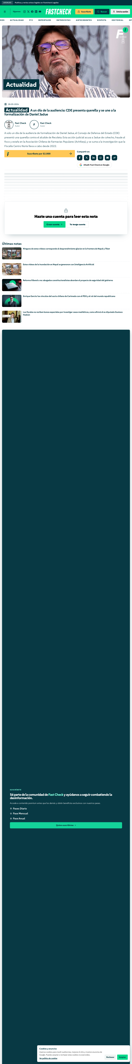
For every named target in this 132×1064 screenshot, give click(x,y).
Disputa (101, 20)
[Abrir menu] (5, 11)
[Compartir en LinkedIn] (93, 157)
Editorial (118, 20)
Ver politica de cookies (48, 1058)
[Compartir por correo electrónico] (107, 157)
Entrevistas (64, 20)
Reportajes (44, 20)
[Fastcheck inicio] (58, 11)
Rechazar (110, 1057)
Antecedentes (84, 20)
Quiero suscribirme (64, 825)
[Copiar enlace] (114, 157)
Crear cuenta (53, 224)
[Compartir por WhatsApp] (100, 157)
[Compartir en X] (86, 157)
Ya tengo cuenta (77, 224)
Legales (7, 2)
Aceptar (122, 1057)
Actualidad (17, 20)
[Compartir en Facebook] (79, 157)
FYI (31, 20)
